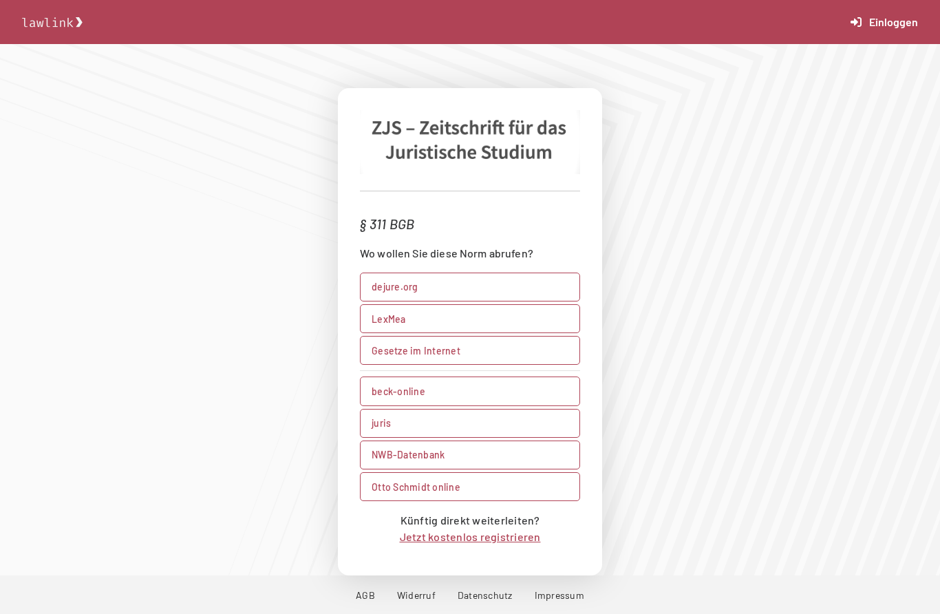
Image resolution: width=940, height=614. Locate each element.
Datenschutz (485, 595)
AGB (365, 595)
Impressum (559, 595)
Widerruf (416, 595)
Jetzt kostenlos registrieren (470, 536)
